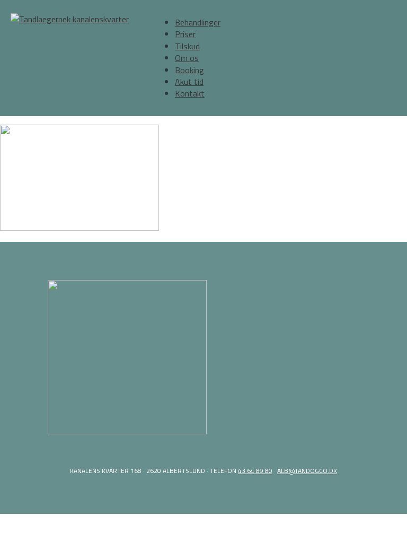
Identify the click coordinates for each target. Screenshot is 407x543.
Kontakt (190, 93)
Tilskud (187, 46)
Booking (189, 70)
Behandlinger (197, 22)
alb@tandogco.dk (307, 471)
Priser (185, 34)
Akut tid (189, 81)
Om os (187, 57)
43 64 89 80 (255, 471)
